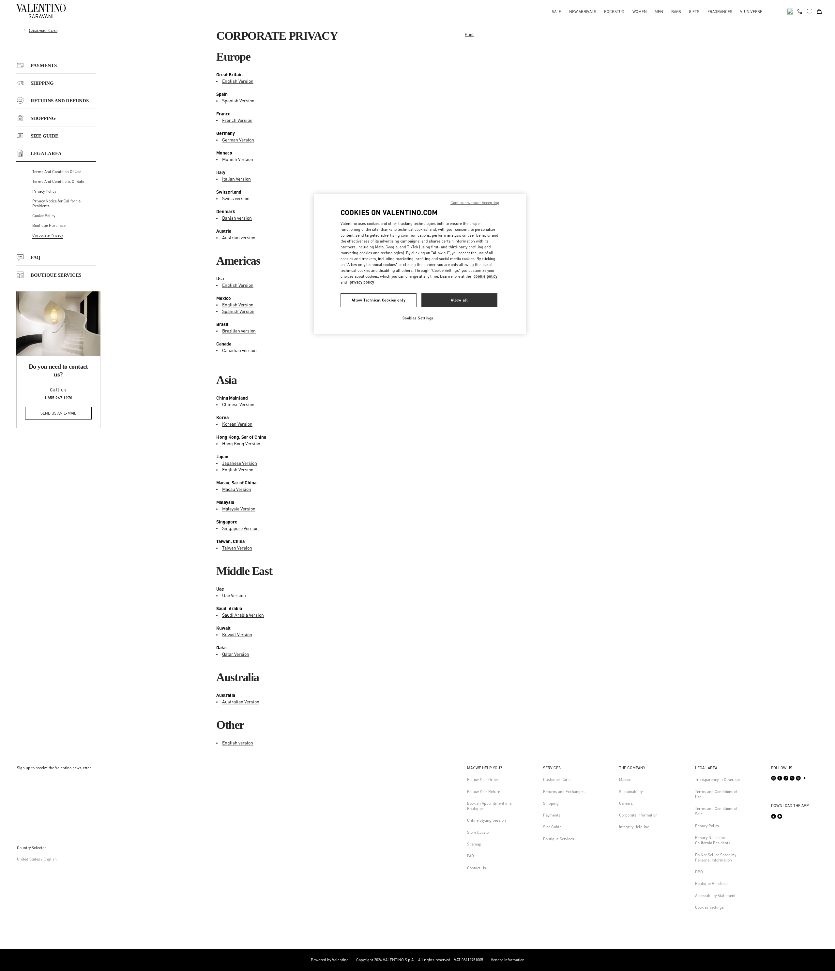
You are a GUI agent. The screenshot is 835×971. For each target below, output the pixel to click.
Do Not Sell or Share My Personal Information (715, 857)
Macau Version (236, 489)
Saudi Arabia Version (243, 615)
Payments (551, 815)
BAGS (676, 11)
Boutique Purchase (49, 225)
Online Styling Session (486, 820)
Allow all (459, 300)
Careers (626, 803)
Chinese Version (238, 404)
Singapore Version (240, 528)
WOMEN (639, 11)
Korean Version (237, 424)
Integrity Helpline (634, 826)
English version (237, 742)
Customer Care (43, 30)
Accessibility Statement (715, 895)
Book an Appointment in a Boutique (489, 806)
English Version (237, 81)
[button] (490, 768)
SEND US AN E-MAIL (58, 413)
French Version (237, 120)
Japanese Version (239, 463)
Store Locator (478, 832)
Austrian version (238, 237)
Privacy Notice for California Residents (712, 840)
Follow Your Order (482, 779)
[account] (809, 11)
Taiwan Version (237, 548)
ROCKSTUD (614, 11)
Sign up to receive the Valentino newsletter (54, 767)
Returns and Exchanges (563, 791)
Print (469, 34)
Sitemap (474, 844)
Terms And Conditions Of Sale (58, 181)
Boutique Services (558, 838)
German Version (238, 139)
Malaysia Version (238, 508)
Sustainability (631, 791)
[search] (790, 10)
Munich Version (237, 159)
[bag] (819, 10)
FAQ (470, 855)
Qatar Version (235, 654)
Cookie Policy (43, 215)
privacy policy (362, 282)
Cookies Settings (709, 907)
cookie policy (485, 276)
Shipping (551, 803)
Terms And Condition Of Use (56, 171)
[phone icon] (800, 10)
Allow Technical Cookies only (379, 300)
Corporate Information (638, 815)
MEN (659, 11)
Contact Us (476, 867)
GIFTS (694, 11)
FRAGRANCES (719, 11)
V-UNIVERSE (751, 11)
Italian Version (236, 179)
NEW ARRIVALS (582, 11)
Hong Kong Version (241, 443)
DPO (699, 871)
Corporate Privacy (47, 235)
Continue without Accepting (474, 202)
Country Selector (31, 847)
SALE (556, 11)
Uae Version (234, 595)
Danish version (237, 218)
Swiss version (236, 198)
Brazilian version (239, 330)
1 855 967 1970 (58, 397)
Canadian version (239, 350)
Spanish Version (238, 100)
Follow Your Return (483, 791)
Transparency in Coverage (717, 779)
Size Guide (552, 826)
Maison (625, 779)
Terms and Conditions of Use (716, 794)
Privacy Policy (44, 191)
